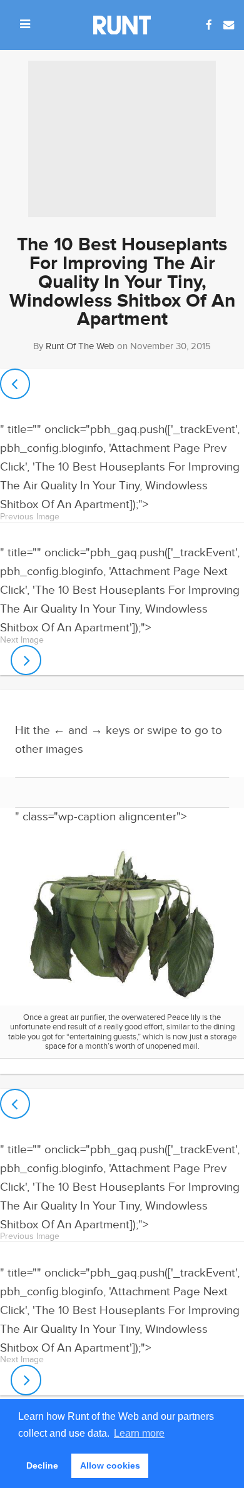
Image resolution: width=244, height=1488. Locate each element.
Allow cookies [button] (110, 1465)
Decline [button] (42, 1465)
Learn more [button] (139, 1433)
